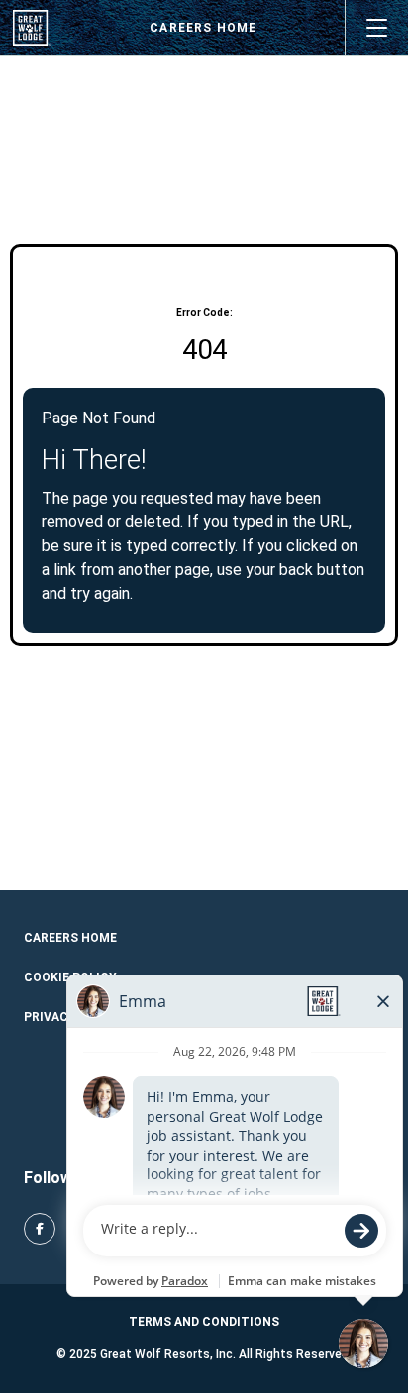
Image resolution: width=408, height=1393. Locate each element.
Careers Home (203, 28)
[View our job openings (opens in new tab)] (32, 28)
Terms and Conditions (204, 1322)
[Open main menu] (376, 27)
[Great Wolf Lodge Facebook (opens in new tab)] (39, 1229)
